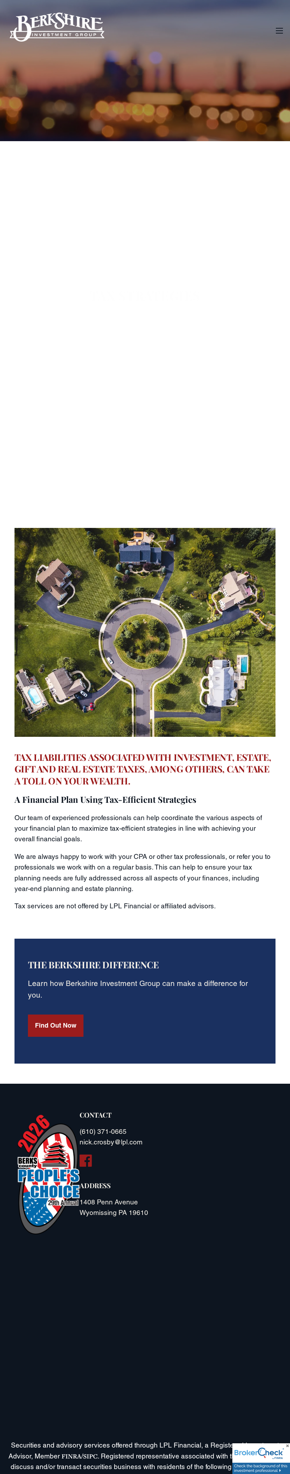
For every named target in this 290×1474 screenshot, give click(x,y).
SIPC (90, 1456)
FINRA (71, 1456)
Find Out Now (55, 1025)
